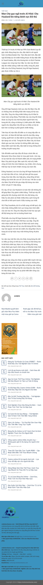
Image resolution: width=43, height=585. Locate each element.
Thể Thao (5, 11)
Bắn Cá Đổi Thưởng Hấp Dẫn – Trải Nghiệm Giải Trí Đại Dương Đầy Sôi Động (24, 397)
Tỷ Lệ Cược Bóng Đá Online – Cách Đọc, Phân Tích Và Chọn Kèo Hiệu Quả (22, 478)
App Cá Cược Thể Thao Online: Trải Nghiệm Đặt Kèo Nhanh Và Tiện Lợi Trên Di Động (24, 380)
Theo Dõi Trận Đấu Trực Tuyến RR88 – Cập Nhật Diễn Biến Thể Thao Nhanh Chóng (24, 452)
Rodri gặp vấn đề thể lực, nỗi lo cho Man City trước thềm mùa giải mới (32, 311)
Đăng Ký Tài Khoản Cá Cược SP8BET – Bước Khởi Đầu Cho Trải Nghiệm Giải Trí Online (24, 363)
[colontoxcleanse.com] (21, 3)
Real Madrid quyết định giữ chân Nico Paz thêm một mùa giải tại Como (10, 311)
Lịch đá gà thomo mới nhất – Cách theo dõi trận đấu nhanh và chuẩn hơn (24, 371)
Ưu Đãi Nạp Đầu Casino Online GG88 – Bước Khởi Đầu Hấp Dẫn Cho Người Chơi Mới (24, 389)
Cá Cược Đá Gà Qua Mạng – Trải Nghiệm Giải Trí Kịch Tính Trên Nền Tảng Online (23, 415)
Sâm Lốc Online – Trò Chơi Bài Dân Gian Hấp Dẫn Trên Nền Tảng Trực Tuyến (24, 423)
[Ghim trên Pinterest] (27, 278)
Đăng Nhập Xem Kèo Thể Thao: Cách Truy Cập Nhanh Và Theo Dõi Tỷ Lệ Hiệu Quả (23, 469)
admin (23, 20)
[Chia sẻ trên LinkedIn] (31, 278)
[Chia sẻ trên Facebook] (16, 278)
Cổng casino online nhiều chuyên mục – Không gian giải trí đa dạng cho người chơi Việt (23, 442)
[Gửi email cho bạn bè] (23, 278)
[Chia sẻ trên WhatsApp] (12, 278)
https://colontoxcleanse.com (27, 536)
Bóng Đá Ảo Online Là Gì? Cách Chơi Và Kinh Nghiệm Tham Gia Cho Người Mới (24, 432)
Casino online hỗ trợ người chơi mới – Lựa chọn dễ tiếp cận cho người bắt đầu (23, 460)
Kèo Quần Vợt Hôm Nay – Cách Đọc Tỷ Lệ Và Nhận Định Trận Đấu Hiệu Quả (24, 486)
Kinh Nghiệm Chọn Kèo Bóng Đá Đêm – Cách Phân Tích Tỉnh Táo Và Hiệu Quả (24, 406)
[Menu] (3, 3)
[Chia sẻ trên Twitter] (19, 278)
